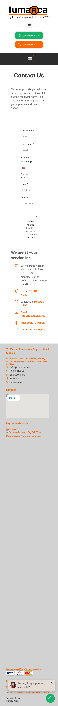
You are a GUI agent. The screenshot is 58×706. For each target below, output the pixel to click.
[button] (29, 25)
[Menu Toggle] (30, 58)
